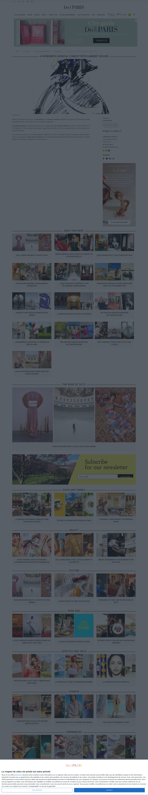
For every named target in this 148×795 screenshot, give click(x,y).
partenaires (18, 775)
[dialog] (74, 777)
